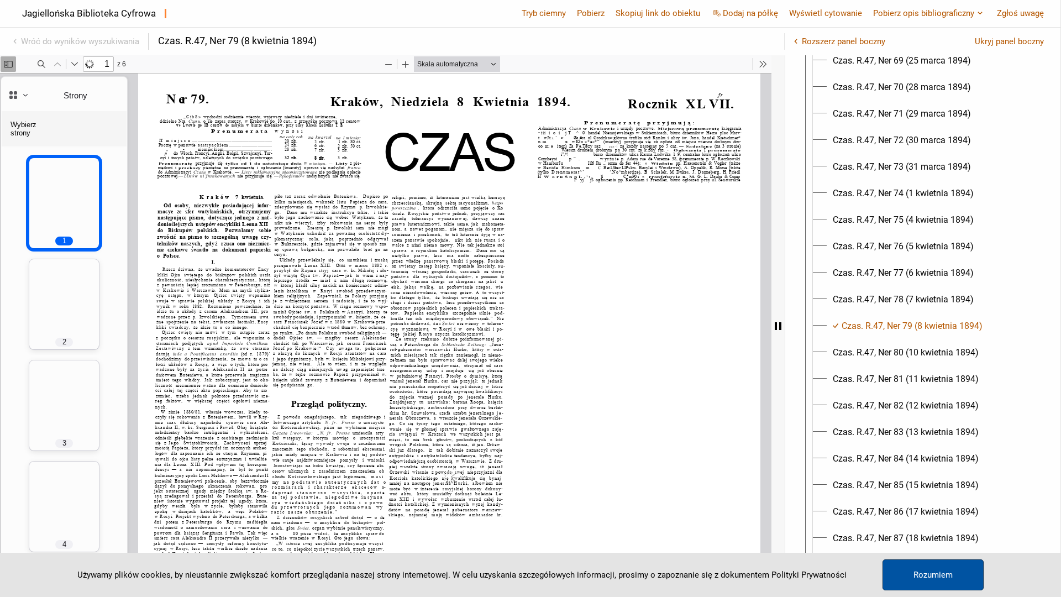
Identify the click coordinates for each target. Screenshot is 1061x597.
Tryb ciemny (544, 13)
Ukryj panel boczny (1009, 41)
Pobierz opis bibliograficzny (923, 13)
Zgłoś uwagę (1020, 13)
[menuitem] (902, 61)
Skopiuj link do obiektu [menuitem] (658, 13)
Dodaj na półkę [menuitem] (750, 13)
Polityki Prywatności (809, 575)
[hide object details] (778, 326)
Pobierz (591, 13)
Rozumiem (933, 575)
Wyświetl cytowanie (825, 13)
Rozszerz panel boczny (843, 41)
